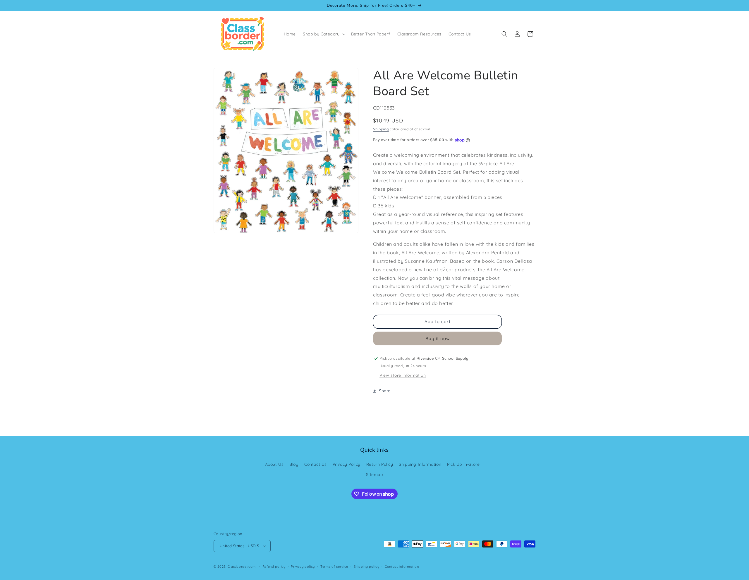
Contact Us (315, 464)
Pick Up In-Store (463, 464)
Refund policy (274, 566)
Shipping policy (366, 566)
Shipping (381, 129)
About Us (274, 464)
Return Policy (379, 464)
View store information (402, 375)
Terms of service (334, 566)
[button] (323, 34)
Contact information (402, 566)
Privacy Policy (346, 464)
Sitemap (374, 474)
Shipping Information (420, 464)
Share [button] (385, 390)
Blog (293, 464)
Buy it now (437, 338)
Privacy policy (303, 566)
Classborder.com (242, 566)
